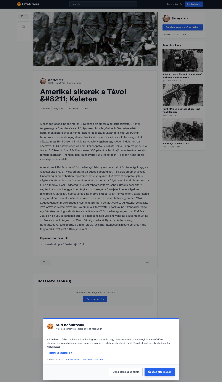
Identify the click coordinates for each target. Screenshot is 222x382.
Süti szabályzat (72, 359)
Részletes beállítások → (59, 353)
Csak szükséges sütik (126, 372)
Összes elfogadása (159, 372)
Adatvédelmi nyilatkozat (92, 359)
